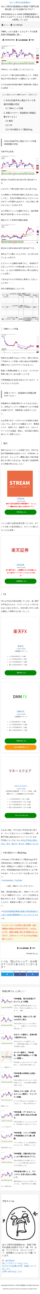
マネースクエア (20, 786)
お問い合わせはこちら (12, 1271)
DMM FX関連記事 (19, 747)
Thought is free (32, 1289)
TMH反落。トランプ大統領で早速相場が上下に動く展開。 (25, 1136)
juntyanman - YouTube (12, 880)
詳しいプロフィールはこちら (15, 1263)
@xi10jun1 (10, 1260)
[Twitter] (7, 974)
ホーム (5, 25)
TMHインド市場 (14, 108)
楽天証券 (20, 564)
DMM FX (20, 711)
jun (36, 953)
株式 (9, 121)
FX (8, 125)
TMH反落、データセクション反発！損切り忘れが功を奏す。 (25, 1115)
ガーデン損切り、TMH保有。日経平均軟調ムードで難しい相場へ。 (25, 1055)
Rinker (24, 501)
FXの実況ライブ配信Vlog (18, 129)
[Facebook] (20, 974)
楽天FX (20, 646)
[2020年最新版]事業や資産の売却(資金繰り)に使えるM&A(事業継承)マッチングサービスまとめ (19, 914)
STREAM (20, 498)
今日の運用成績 (17, 25)
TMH (32, 40)
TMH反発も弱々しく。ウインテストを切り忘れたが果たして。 (25, 1174)
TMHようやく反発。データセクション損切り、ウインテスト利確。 (25, 1094)
